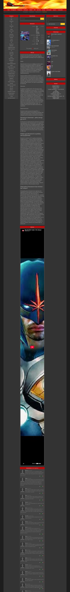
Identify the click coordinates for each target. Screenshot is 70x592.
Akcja (8, 9)
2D (11, 24)
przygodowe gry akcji (11, 47)
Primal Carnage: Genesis (11, 71)
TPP (11, 27)
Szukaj (42, 18)
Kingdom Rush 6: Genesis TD (56, 93)
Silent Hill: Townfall (56, 92)
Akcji (11, 19)
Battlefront (11, 89)
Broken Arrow (11, 80)
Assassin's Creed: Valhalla (55, 71)
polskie (11, 55)
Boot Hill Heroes (11, 76)
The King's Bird (11, 94)
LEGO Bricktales (54, 50)
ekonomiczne (11, 44)
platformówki (11, 53)
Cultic (52, 61)
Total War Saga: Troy (11, 75)
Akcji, (37, 26)
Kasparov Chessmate (11, 81)
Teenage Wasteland (11, 93)
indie (11, 17)
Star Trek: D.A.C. (11, 68)
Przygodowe (20, 9)
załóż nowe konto (52, 23)
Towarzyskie (60, 9)
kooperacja (11, 34)
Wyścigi (43, 9)
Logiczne (54, 9)
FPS (11, 50)
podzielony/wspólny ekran (11, 63)
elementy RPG (11, 60)
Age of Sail (11, 86)
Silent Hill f (11, 88)
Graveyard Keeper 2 (55, 85)
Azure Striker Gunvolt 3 (11, 98)
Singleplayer (11, 45)
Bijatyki (31, 9)
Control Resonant (56, 95)
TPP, (37, 27)
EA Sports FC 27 (56, 88)
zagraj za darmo (11, 58)
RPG (34, 9)
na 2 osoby (11, 52)
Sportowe (39, 9)
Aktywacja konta (38, 11)
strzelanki (11, 37)
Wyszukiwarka (31, 11)
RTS (11, 42)
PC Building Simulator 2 (55, 40)
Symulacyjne (49, 9)
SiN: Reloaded (55, 91)
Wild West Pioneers (55, 86)
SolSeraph (11, 83)
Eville (52, 65)
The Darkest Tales (54, 55)
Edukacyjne (26, 9)
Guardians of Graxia (11, 73)
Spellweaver (11, 78)
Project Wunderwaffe (55, 45)
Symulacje (11, 40)
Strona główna (25, 11)
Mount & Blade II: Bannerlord (56, 34)
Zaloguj (62, 23)
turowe (11, 39)
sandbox (11, 65)
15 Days (11, 96)
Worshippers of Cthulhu (11, 91)
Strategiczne (13, 9)
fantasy (11, 29)
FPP (11, 22)
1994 (37, 44)
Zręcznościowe (11, 35)
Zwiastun (32, 227)
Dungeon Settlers (56, 98)
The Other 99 (11, 70)
